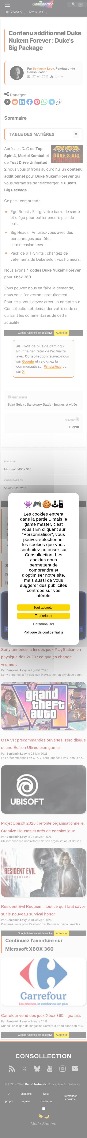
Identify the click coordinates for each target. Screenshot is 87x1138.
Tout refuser (43, 616)
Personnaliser (43, 624)
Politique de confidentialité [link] (43, 632)
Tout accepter (44, 607)
